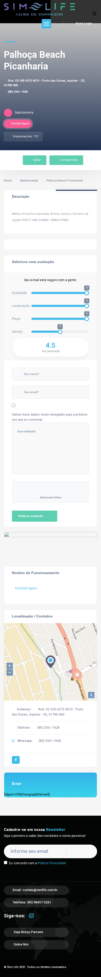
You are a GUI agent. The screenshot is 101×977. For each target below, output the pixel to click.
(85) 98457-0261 (39, 902)
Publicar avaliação (30, 516)
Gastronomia (29, 180)
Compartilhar (69, 160)
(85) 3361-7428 (17, 91)
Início (8, 180)
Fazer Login (83, 23)
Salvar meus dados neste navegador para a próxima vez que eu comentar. (49, 417)
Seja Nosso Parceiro (28, 932)
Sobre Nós (21, 944)
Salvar (37, 160)
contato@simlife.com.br (40, 890)
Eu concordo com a (37, 863)
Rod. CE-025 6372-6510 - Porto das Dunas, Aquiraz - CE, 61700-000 (44, 83)
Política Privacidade (52, 863)
